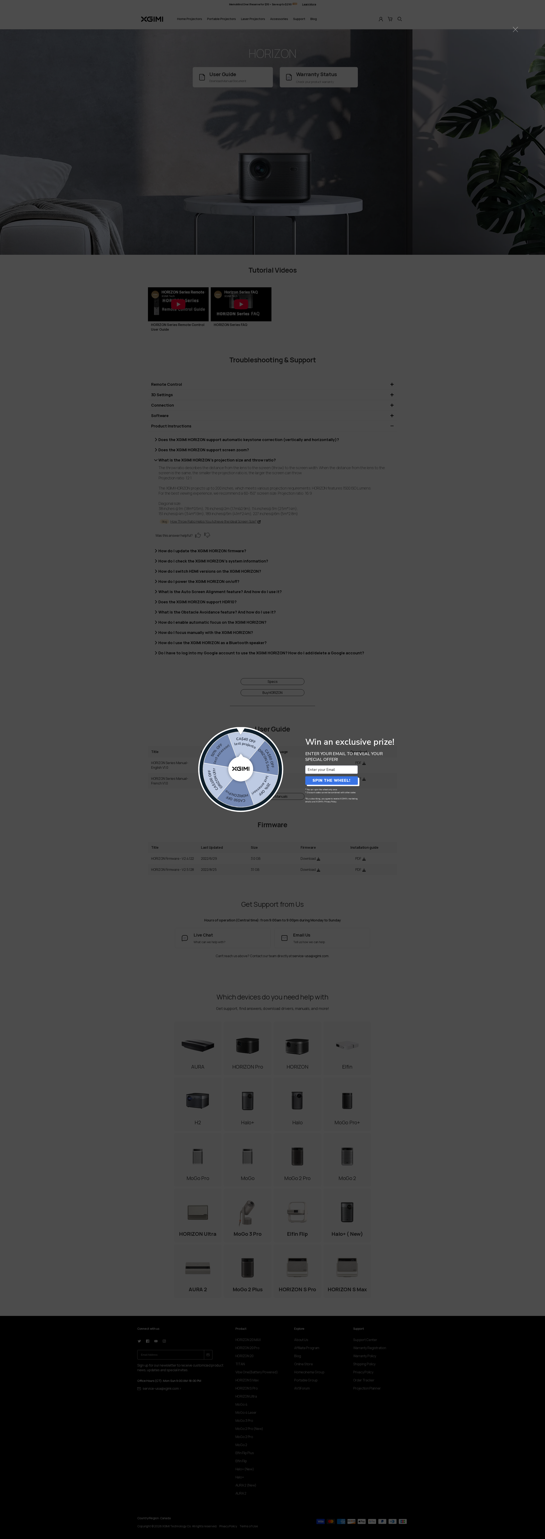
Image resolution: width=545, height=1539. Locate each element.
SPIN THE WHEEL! (331, 780)
